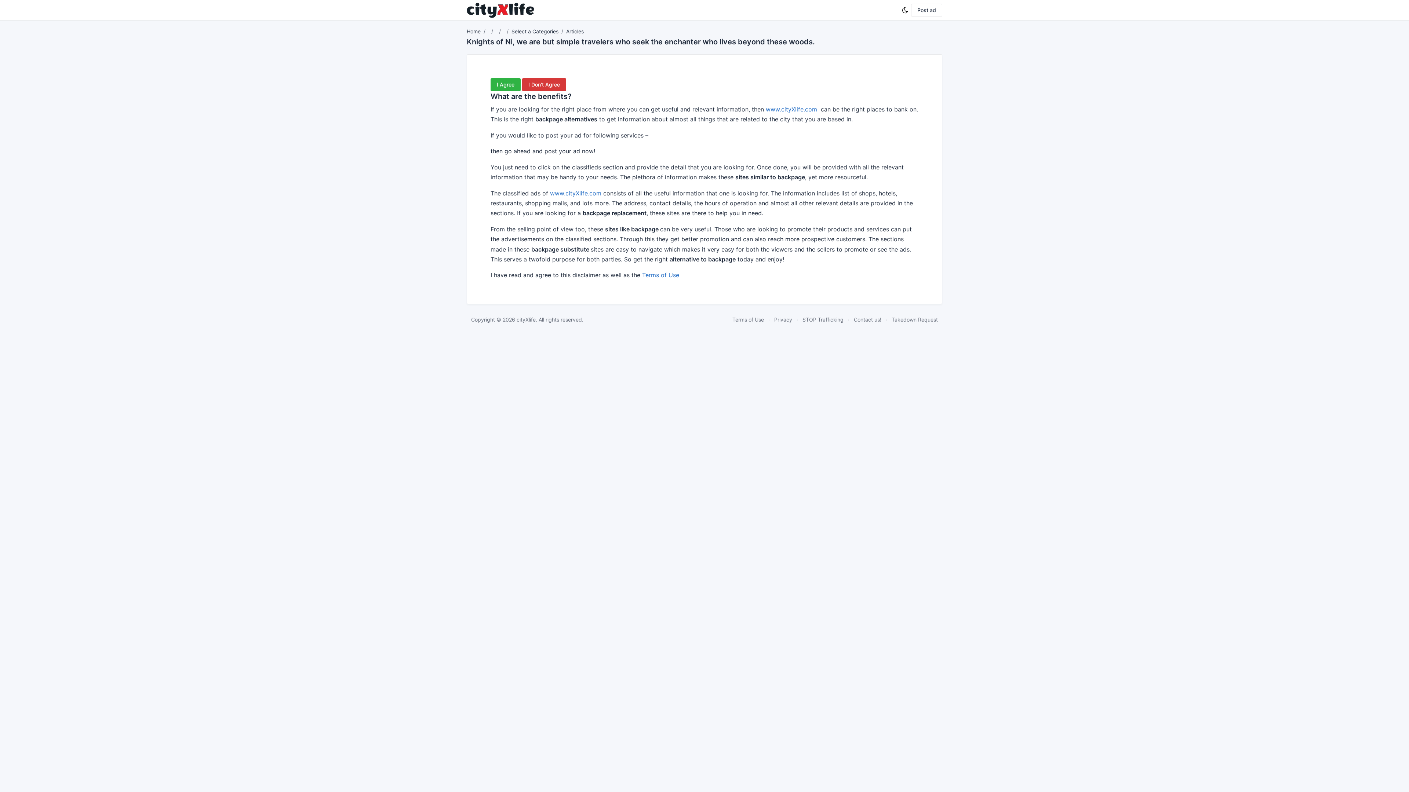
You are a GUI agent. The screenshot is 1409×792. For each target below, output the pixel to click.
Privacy (783, 319)
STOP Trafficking (823, 319)
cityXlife (526, 319)
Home (474, 31)
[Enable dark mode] (905, 10)
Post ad (926, 10)
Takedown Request (915, 319)
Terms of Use (660, 275)
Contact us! (867, 319)
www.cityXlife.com (791, 109)
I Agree (505, 84)
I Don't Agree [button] (544, 84)
